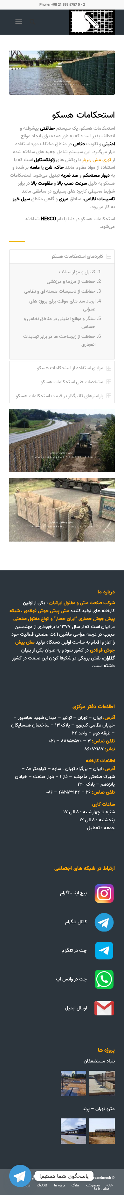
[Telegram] (20, 1176)
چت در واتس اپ (71, 979)
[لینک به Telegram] (33, 1179)
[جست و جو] (31, 22)
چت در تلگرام (74, 950)
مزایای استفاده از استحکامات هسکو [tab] (70, 368)
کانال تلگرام (76, 922)
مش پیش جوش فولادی (47, 611)
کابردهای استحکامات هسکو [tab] (77, 256)
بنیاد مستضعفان (99, 1061)
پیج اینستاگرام (73, 893)
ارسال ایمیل (76, 1008)
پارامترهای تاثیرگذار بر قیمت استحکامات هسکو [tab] (59, 396)
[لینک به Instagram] (42, 1179)
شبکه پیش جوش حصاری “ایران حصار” (62, 615)
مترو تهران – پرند (99, 1109)
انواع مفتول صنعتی (31, 619)
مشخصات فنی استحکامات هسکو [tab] (72, 382)
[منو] (19, 22)
